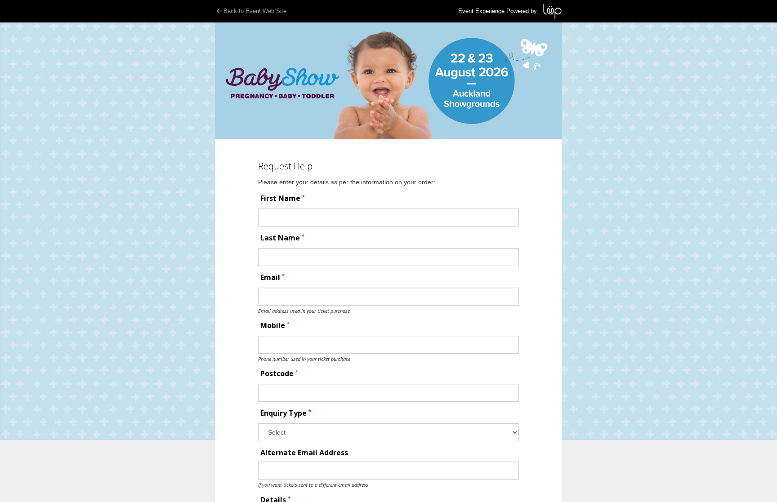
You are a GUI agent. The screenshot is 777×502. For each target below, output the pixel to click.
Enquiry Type (285, 413)
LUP (552, 11)
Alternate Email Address (304, 453)
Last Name (282, 238)
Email (272, 277)
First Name (282, 198)
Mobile (275, 325)
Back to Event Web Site (254, 11)
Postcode (279, 373)
